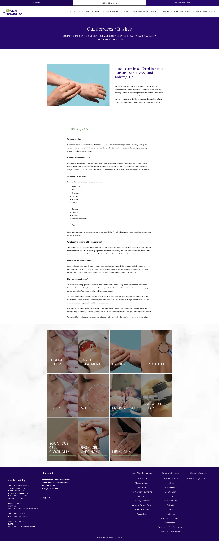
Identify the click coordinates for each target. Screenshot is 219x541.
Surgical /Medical (140, 11)
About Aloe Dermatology (142, 473)
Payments (167, 11)
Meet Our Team (92, 11)
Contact (213, 11)
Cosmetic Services (198, 473)
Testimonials (201, 11)
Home (72, 11)
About (80, 11)
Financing (178, 11)
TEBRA (119, 538)
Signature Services (110, 11)
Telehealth (155, 11)
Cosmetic (126, 11)
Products (189, 11)
